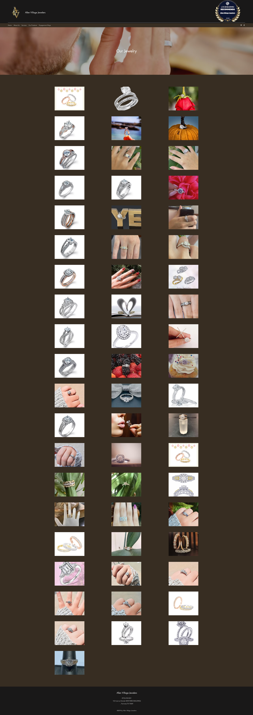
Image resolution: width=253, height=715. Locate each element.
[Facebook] (244, 25)
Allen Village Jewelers (35, 12)
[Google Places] (241, 25)
